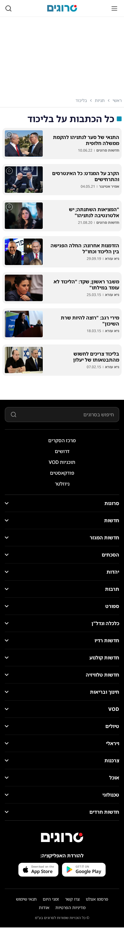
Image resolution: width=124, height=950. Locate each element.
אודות (44, 907)
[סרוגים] (62, 837)
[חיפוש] (8, 8)
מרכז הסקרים (62, 440)
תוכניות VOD (62, 462)
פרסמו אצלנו (97, 899)
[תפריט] (114, 8)
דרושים (62, 451)
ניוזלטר (62, 483)
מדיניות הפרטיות (70, 907)
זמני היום (51, 899)
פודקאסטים (62, 473)
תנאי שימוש (26, 899)
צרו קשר (72, 899)
